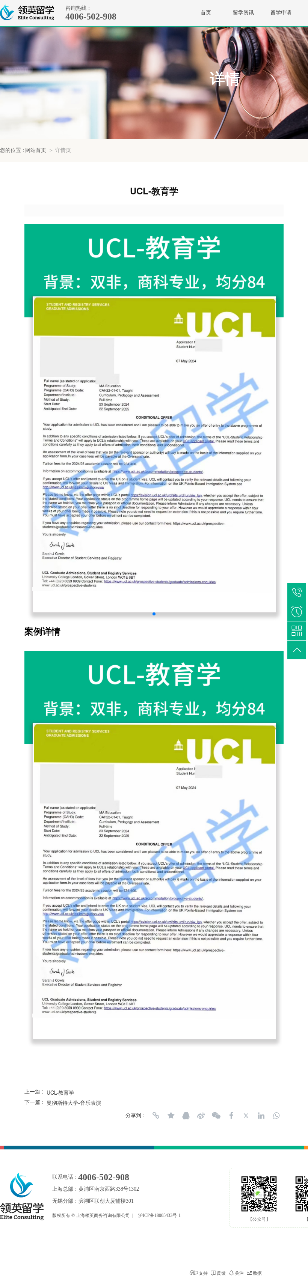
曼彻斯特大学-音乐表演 (74, 1102)
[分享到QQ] (186, 1116)
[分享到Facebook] (231, 1116)
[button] (154, 613)
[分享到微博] (201, 1116)
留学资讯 (243, 12)
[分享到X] (246, 1116)
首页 (206, 12)
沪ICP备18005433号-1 (159, 1215)
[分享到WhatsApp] (276, 1116)
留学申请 (280, 12)
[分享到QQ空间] (171, 1116)
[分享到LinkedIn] (261, 1116)
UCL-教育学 (60, 1092)
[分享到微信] (216, 1116)
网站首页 (35, 150)
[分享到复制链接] (156, 1116)
